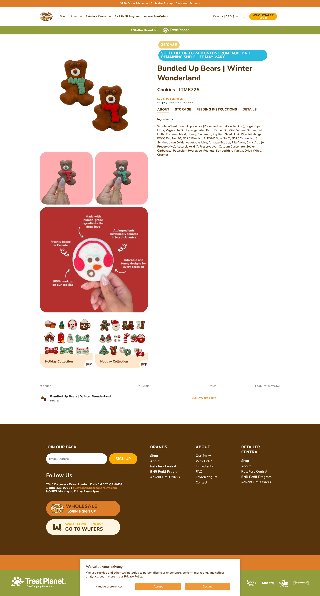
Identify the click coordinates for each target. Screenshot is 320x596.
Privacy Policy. (133, 577)
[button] (76, 16)
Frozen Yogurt (206, 477)
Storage (183, 109)
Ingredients (204, 466)
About (163, 109)
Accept (158, 587)
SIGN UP (123, 458)
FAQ (199, 471)
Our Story (203, 455)
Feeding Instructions (216, 109)
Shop (154, 455)
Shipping (162, 102)
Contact (201, 482)
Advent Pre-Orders (165, 477)
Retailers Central (163, 466)
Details (250, 109)
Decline (207, 587)
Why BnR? (204, 461)
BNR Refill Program (165, 471)
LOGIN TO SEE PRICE (170, 99)
